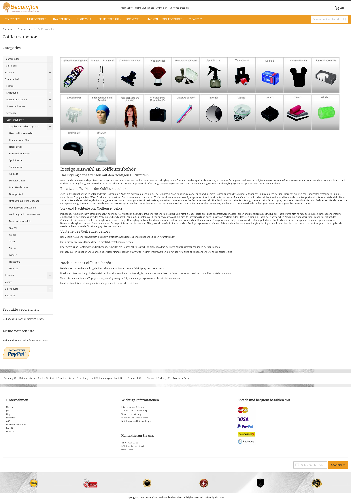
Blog (8, 414)
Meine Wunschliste (144, 7)
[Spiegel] (214, 96)
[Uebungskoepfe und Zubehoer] (130, 96)
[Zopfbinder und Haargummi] (74, 58)
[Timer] (270, 96)
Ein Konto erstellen (179, 7)
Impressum (11, 431)
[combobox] (329, 19)
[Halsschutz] (74, 131)
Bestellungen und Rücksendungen (94, 378)
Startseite (8, 29)
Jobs (8, 410)
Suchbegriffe (10, 378)
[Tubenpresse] (242, 58)
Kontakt (9, 428)
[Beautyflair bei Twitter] (3, 462)
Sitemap (151, 378)
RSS (139, 378)
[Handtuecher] (298, 96)
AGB (8, 421)
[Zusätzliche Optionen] (16, 349)
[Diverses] (102, 131)
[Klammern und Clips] (130, 58)
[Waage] (242, 96)
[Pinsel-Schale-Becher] (186, 58)
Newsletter (10, 417)
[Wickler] (325, 96)
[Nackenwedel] (158, 58)
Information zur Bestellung (133, 407)
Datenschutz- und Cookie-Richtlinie (37, 378)
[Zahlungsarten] (246, 407)
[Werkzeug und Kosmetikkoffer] (158, 96)
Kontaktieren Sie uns (124, 378)
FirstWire (219, 497)
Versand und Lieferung (131, 414)
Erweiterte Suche (66, 378)
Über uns (10, 407)
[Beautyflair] (21, 7)
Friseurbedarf (25, 29)
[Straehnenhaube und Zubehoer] (102, 96)
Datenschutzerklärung (16, 424)
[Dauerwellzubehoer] (186, 96)
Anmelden (161, 7)
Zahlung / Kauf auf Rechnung (134, 410)
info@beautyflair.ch (136, 446)
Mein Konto (127, 7)
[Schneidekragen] (298, 58)
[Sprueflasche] (214, 58)
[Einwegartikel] (74, 96)
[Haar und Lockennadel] (102, 58)
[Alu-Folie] (270, 58)
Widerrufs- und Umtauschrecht (134, 417)
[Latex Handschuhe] (325, 58)
